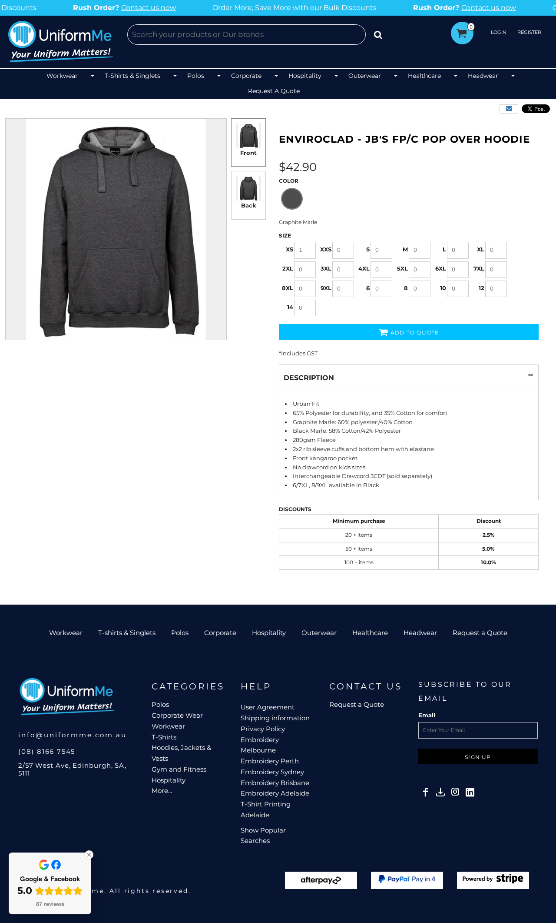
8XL (287, 287)
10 (443, 287)
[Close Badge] (89, 854)
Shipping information (275, 718)
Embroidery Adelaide (275, 793)
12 (481, 287)
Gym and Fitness (179, 769)
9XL (326, 287)
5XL (402, 268)
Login (498, 32)
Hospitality (269, 633)
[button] (71, 76)
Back (248, 205)
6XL (440, 268)
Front (248, 152)
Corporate (220, 633)
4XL (364, 268)
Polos (180, 633)
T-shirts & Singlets (127, 633)
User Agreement (268, 707)
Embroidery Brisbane (275, 783)
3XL (326, 268)
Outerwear (319, 633)
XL (480, 249)
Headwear (420, 633)
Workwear (66, 633)
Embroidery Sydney (272, 772)
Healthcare (370, 633)
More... (162, 790)
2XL (287, 268)
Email (426, 715)
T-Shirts (164, 737)
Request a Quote (480, 633)
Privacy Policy (263, 729)
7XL (478, 268)
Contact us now (109, 7)
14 (290, 307)
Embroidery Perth (270, 761)
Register (529, 32)
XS (289, 249)
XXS (325, 249)
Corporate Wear (177, 715)
